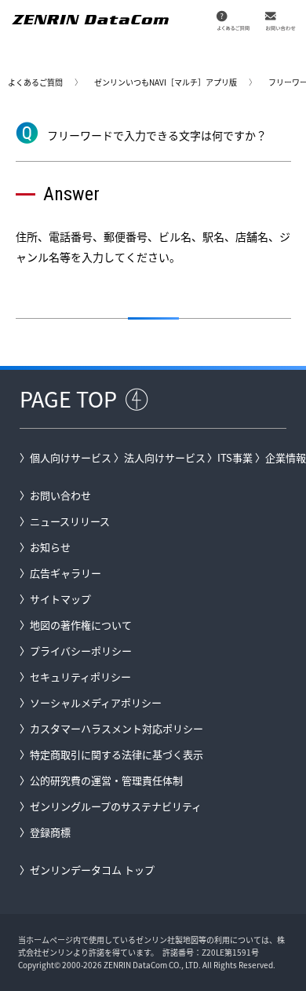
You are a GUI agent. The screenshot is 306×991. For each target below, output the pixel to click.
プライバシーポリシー (81, 650)
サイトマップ (60, 598)
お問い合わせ (60, 495)
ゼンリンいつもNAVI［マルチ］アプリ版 (165, 82)
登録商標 (50, 832)
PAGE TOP (68, 398)
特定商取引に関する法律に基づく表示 (116, 754)
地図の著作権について (81, 624)
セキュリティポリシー (80, 676)
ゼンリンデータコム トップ (92, 869)
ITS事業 (235, 457)
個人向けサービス (70, 457)
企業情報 (285, 457)
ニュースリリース (70, 521)
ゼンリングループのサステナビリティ (116, 806)
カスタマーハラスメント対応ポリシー (116, 728)
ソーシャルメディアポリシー (96, 702)
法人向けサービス (165, 457)
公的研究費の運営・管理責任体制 (106, 780)
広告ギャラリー (65, 572)
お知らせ (50, 546)
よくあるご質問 (35, 82)
